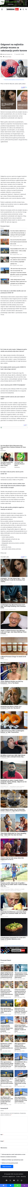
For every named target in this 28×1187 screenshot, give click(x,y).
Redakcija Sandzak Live (7, 54)
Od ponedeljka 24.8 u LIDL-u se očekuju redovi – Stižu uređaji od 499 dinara (18, 250)
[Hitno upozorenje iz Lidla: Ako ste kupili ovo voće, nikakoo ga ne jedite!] (7, 1003)
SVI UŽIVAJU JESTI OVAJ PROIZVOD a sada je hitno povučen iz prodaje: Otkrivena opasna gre (7, 1100)
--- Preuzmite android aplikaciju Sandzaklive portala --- (14, 79)
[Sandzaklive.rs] (12, 9)
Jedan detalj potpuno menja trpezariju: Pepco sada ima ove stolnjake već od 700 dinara (18, 281)
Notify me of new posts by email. (10, 1163)
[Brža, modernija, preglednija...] (14, 950)
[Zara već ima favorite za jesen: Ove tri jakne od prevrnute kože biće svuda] (5, 242)
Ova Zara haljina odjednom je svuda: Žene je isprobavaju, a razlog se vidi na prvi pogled (18, 232)
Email (2, 1141)
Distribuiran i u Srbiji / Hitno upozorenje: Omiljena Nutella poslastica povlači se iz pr (7, 1046)
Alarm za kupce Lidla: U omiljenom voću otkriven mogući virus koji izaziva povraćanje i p (7, 1081)
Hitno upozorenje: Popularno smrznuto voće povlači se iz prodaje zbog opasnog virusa (7, 992)
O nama (18, 1176)
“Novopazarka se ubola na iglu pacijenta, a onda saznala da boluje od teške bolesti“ (21, 975)
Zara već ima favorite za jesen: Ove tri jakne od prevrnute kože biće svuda (18, 241)
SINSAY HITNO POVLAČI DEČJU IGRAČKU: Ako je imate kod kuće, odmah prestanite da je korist (7, 975)
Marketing (23, 1176)
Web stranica (4, 1147)
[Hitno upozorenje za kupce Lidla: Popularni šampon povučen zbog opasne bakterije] (21, 1092)
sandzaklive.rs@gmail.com (8, 1176)
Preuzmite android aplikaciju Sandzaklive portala (14, 945)
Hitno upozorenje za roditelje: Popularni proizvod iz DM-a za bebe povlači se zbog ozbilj (20, 1081)
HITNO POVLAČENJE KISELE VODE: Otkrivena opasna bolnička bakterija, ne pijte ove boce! (21, 1028)
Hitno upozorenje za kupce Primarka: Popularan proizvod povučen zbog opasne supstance (20, 1046)
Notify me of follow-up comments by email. (12, 1159)
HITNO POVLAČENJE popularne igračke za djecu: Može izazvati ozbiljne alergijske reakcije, (20, 992)
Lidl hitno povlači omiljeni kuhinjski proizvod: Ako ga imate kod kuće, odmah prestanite (7, 1028)
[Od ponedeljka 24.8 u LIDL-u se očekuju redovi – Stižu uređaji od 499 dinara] (5, 251)
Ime (2, 1134)
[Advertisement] (14, 27)
